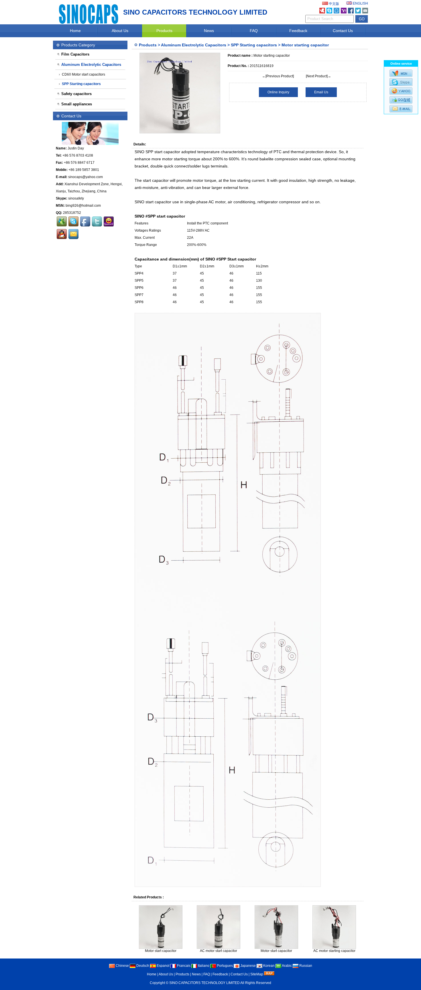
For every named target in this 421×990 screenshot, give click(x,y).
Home (75, 30)
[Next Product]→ (318, 76)
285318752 (72, 213)
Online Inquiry (278, 92)
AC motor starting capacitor (334, 951)
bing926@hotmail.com (83, 206)
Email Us (321, 92)
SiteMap (256, 974)
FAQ (254, 30)
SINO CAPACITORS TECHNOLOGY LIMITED (204, 983)
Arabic (286, 966)
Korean (268, 966)
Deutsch (142, 966)
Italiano (203, 966)
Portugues (224, 966)
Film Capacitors (75, 54)
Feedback (298, 30)
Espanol (163, 966)
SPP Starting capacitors (254, 45)
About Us (120, 30)
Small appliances (76, 104)
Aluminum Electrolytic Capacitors (193, 45)
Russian (305, 966)
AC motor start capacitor (218, 951)
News (209, 30)
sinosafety (76, 198)
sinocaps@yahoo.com (85, 177)
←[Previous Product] (278, 76)
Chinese (122, 966)
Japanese (247, 966)
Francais (183, 966)
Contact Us (343, 30)
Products (164, 30)
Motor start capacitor (160, 951)
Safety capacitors (76, 94)
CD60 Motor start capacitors (83, 74)
